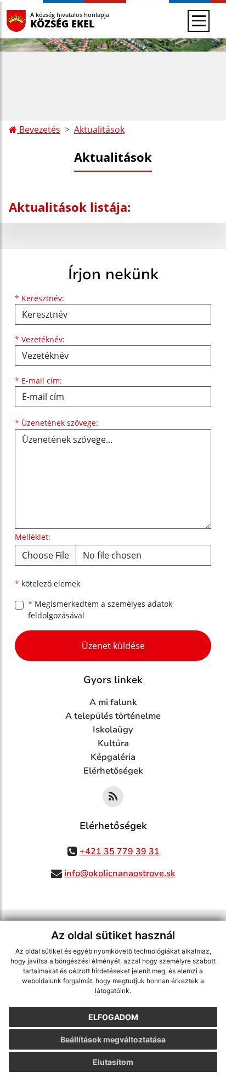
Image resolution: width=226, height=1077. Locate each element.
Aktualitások (99, 129)
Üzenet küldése (113, 646)
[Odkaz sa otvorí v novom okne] (113, 796)
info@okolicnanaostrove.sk (120, 873)
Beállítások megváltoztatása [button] (113, 1039)
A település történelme (113, 716)
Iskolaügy (113, 730)
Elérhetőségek (113, 771)
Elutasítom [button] (113, 1062)
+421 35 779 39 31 (120, 851)
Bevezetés (38, 129)
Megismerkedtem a (100, 610)
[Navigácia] (199, 21)
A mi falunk (113, 702)
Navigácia (32, 20)
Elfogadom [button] (113, 1017)
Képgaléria (113, 757)
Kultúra (113, 743)
